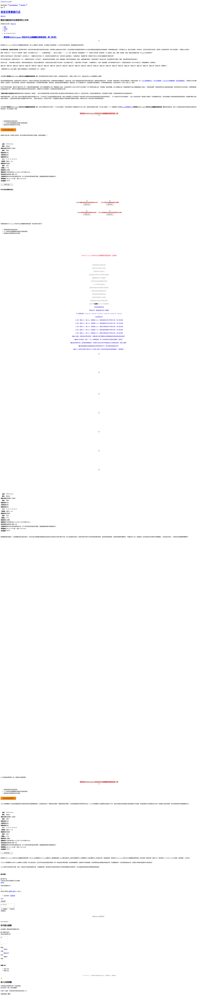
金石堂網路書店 (180, 80)
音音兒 (2, 882)
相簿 (5, 27)
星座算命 (12, 895)
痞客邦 (10, 891)
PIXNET (87, 975)
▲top (2, 898)
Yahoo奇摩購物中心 (147, 80)
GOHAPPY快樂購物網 (168, 80)
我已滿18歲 (3, 994)
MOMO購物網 (157, 80)
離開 (9, 994)
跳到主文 (3, 16)
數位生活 (13, 24)
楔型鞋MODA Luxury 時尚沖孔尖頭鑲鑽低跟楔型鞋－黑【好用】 (30, 37)
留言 (14, 891)
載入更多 (3, 901)
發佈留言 (3, 910)
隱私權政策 (107, 975)
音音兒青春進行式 (10, 12)
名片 (5, 30)
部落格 (5, 28)
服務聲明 (114, 975)
